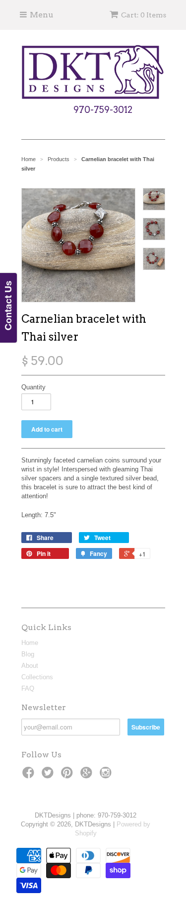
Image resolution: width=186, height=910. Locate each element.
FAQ (27, 688)
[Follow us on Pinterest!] (68, 776)
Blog (27, 654)
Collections (37, 677)
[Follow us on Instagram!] (107, 776)
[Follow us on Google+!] (87, 776)
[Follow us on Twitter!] (49, 776)
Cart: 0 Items (143, 15)
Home (29, 642)
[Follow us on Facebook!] (29, 776)
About (29, 665)
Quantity (33, 387)
